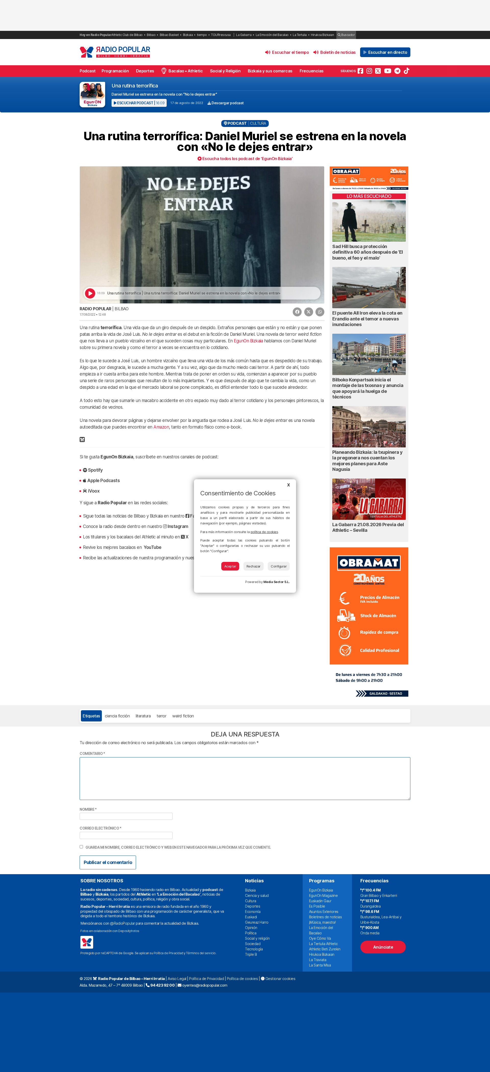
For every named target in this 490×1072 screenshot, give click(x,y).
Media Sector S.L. (276, 582)
